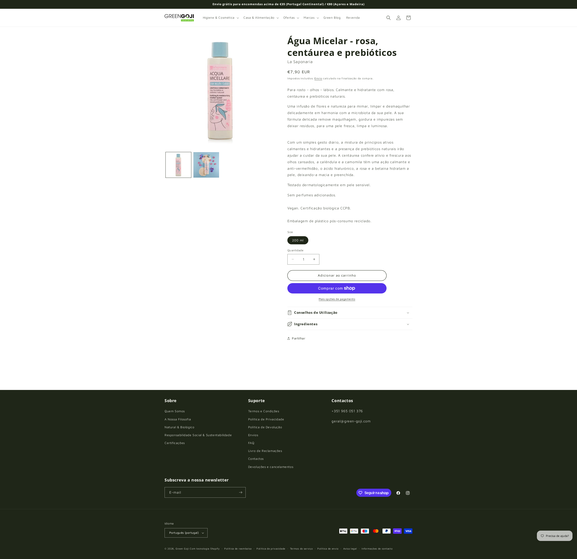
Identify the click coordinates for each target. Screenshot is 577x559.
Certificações (175, 443)
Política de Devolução (265, 427)
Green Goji (182, 548)
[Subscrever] (240, 492)
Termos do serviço (301, 548)
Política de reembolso (238, 548)
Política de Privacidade (266, 419)
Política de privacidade (270, 548)
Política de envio (328, 548)
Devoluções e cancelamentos (270, 467)
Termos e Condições (263, 411)
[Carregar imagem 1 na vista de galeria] (178, 165)
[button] (220, 17)
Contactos (256, 458)
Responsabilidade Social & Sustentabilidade (198, 435)
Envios (253, 435)
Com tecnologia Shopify (205, 548)
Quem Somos (175, 411)
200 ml (298, 240)
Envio (318, 78)
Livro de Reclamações (265, 451)
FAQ (251, 443)
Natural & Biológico (179, 427)
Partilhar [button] (298, 338)
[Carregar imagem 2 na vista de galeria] (206, 165)
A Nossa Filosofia (178, 419)
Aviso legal (350, 548)
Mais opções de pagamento (337, 299)
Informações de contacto (377, 548)
